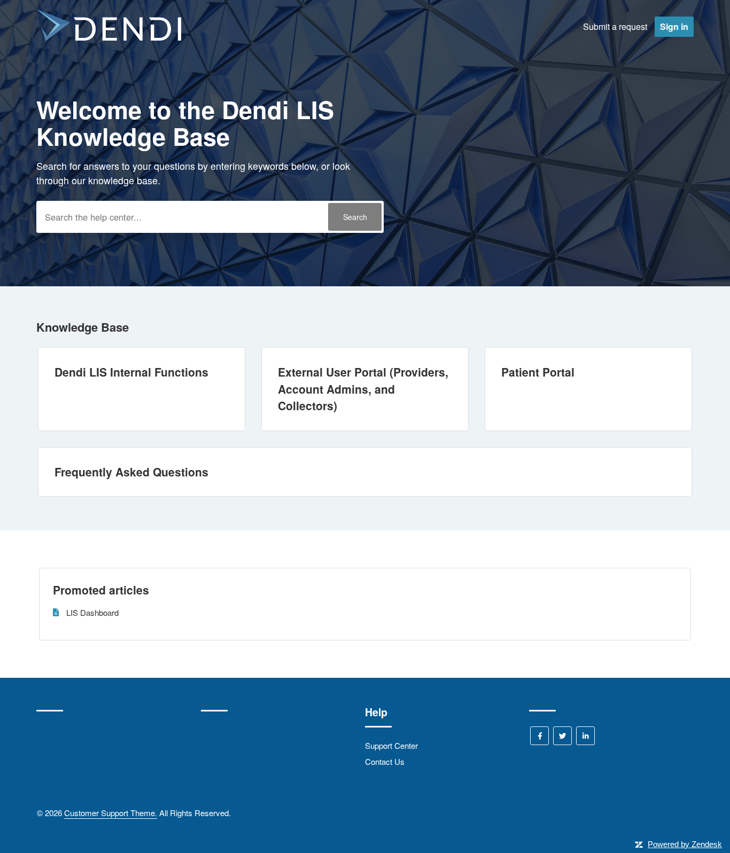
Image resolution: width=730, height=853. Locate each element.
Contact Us (385, 761)
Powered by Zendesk (685, 844)
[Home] (108, 37)
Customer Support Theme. (110, 812)
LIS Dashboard (92, 612)
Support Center (391, 745)
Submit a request (615, 26)
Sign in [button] (674, 26)
